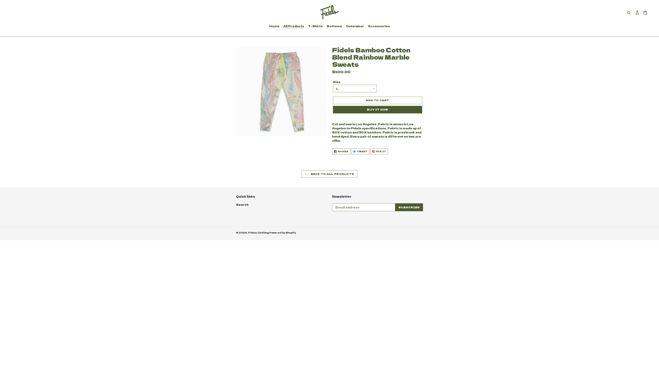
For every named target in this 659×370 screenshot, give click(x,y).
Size (336, 82)
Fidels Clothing (258, 232)
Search (242, 204)
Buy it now (377, 109)
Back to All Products (332, 174)
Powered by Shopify (282, 232)
